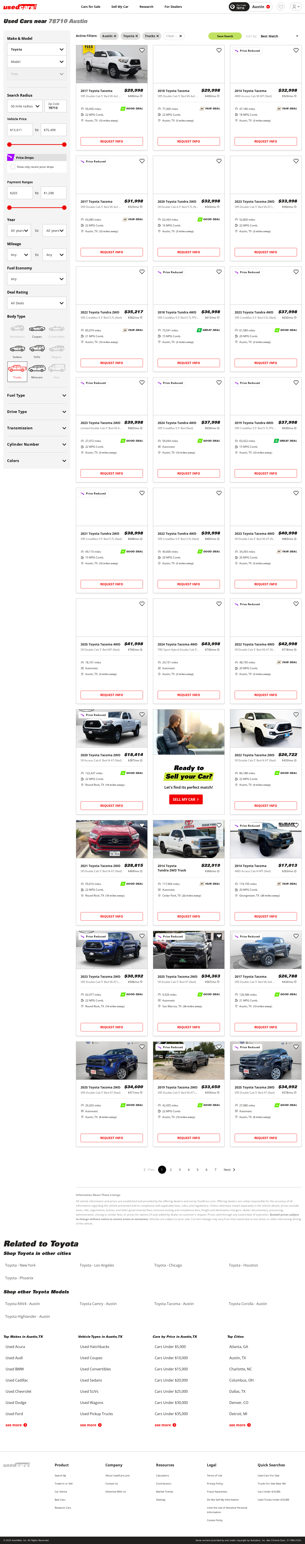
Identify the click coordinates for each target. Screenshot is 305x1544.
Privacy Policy (215, 1483)
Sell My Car (119, 6)
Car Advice (61, 1491)
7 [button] (215, 1169)
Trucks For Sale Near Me (272, 1483)
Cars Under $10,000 (269, 1491)
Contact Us (111, 1483)
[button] (230, 1172)
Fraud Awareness (217, 1491)
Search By (60, 1475)
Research (146, 6)
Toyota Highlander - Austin (27, 1316)
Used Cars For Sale (268, 1475)
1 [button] (162, 1169)
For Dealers (173, 6)
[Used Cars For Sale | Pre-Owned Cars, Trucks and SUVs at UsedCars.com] (20, 7)
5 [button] (197, 1169)
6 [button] (206, 1169)
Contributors (163, 1483)
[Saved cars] (281, 7)
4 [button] (189, 1169)
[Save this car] (142, 50)
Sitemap (160, 1499)
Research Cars (63, 1507)
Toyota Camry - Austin (98, 1303)
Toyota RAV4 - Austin (22, 1303)
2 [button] (171, 1169)
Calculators (162, 1475)
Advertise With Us (115, 1491)
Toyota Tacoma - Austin (174, 1303)
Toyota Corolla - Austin (248, 1303)
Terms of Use (214, 1475)
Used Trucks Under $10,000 (273, 1499)
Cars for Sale (90, 6)
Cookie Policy (215, 1520)
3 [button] (180, 1169)
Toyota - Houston (243, 1265)
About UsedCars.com (117, 1475)
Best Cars (60, 1499)
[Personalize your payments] (141, 95)
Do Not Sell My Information (223, 1499)
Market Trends (164, 1491)
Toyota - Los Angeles (97, 1265)
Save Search (225, 36)
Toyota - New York (20, 1265)
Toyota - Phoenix (19, 1278)
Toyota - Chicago (168, 1265)
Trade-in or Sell (64, 1483)
